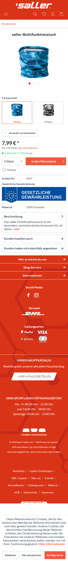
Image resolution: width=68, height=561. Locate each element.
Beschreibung (13, 216)
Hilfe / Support (19, 478)
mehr (16, 229)
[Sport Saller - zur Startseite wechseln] (34, 5)
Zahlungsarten (36, 485)
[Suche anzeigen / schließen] (35, 14)
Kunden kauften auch (18, 238)
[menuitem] (7, 14)
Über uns (36, 478)
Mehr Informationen (51, 544)
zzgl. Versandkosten (27, 148)
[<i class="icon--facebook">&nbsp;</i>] (29, 295)
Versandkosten (40, 447)
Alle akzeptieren (31, 555)
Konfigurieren (55, 555)
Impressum (48, 492)
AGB (16, 492)
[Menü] (7, 14)
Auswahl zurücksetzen (22, 133)
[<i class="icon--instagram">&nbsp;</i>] (37, 295)
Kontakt (49, 478)
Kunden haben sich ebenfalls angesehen (30, 248)
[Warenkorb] (62, 14)
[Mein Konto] (53, 14)
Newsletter (19, 471)
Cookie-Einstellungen (40, 471)
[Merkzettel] (44, 14)
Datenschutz (30, 492)
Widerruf (53, 485)
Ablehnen (10, 555)
